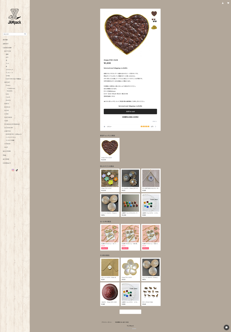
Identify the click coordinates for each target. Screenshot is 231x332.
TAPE (6, 121)
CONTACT (7, 163)
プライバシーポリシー (107, 322)
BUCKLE (7, 107)
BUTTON (7, 51)
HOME (5, 40)
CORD (6, 114)
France (8, 85)
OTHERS (7, 144)
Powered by (128, 328)
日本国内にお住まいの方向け (130, 117)
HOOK (6, 110)
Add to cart (130, 111)
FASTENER (8, 117)
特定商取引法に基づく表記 (122, 322)
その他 (8, 76)
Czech (8, 97)
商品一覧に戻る (130, 312)
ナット (7, 63)
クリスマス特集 (10, 140)
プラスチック (9, 69)
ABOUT (5, 44)
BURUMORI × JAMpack (14, 134)
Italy (7, 94)
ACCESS (6, 159)
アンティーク (9, 73)
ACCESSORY (8, 128)
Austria (8, 100)
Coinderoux (11, 88)
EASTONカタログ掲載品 (13, 79)
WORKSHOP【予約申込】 (12, 124)
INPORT (7, 82)
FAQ (4, 155)
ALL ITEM (6, 151)
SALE (6, 147)
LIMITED (7, 131)
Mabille (10, 91)
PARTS (6, 103)
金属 (7, 54)
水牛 (7, 57)
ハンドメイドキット (11, 137)
